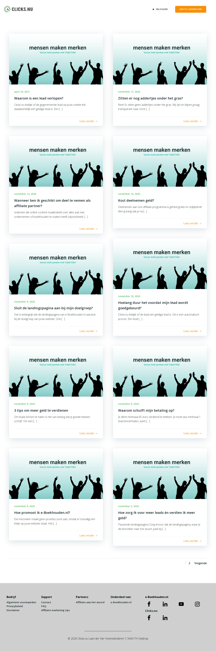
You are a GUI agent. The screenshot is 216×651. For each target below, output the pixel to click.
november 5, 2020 (128, 506)
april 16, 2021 (22, 91)
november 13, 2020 (129, 91)
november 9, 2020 (24, 301)
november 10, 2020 (129, 193)
